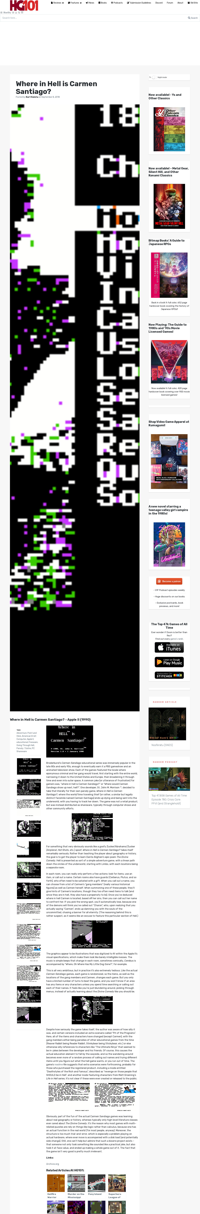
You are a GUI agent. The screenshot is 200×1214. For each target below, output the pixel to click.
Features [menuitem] (75, 3)
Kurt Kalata (32, 97)
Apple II (30, 739)
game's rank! (176, 639)
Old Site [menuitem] (194, 3)
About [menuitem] (180, 3)
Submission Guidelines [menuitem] (140, 3)
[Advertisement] (100, 43)
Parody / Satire (24, 748)
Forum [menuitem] (170, 3)
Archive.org (52, 1164)
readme (58, 1064)
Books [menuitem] (104, 3)
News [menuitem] (91, 3)
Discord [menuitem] (159, 3)
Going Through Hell (25, 745)
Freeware (33, 742)
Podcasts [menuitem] (118, 3)
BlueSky (7, 12)
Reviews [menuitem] (57, 3)
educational (22, 742)
